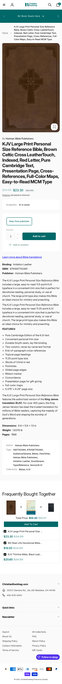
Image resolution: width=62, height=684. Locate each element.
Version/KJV (36, 465)
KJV (28, 469)
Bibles (35, 453)
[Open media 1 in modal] (31, 87)
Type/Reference (21, 465)
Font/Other (44, 453)
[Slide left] (4, 16)
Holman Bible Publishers (18, 138)
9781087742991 (35, 449)
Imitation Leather (21, 461)
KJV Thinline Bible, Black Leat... (25, 554)
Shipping (6, 195)
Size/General (37, 461)
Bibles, (22, 469)
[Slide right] (58, 16)
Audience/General (22, 453)
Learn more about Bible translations (22, 257)
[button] (4, 5)
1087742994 (19, 449)
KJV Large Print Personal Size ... (25, 531)
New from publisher (19, 221)
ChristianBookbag (26, 679)
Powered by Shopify (40, 679)
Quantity (9, 230)
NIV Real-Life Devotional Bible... (25, 543)
